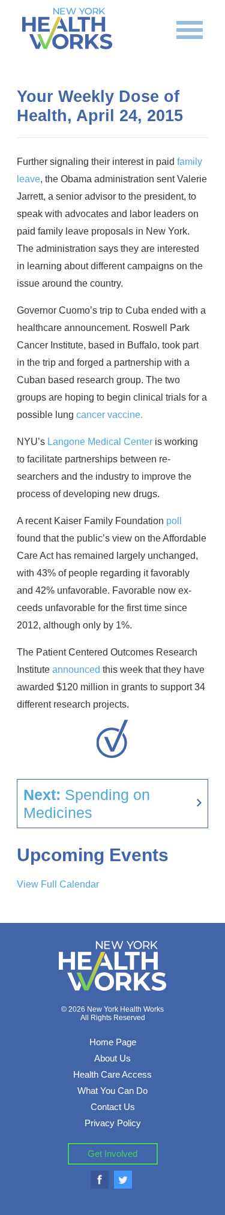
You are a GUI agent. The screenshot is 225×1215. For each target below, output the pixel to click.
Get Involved (112, 1153)
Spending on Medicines (86, 803)
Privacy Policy (113, 1123)
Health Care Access (112, 1074)
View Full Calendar (58, 884)
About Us (112, 1058)
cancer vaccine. (109, 415)
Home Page (112, 1042)
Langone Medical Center (99, 442)
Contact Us (113, 1107)
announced (76, 669)
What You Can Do (112, 1090)
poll (173, 521)
